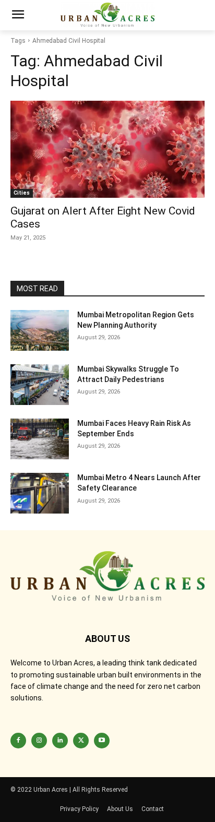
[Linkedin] (60, 740)
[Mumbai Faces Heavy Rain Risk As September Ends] (39, 439)
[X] (81, 740)
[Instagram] (39, 740)
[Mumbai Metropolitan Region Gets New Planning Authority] (39, 330)
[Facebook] (18, 740)
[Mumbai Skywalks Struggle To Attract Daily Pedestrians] (39, 384)
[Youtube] (102, 740)
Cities (22, 193)
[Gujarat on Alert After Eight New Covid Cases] (107, 149)
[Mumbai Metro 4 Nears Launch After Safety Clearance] (39, 493)
